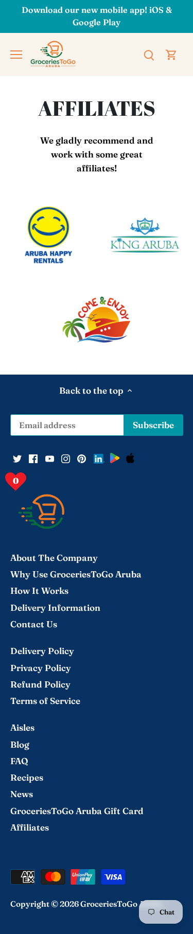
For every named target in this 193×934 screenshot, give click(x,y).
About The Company (54, 557)
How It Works (39, 590)
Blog (19, 744)
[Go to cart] (171, 54)
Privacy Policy (40, 667)
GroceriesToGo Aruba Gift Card (77, 810)
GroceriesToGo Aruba (121, 904)
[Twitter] (17, 458)
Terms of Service (45, 700)
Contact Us (33, 624)
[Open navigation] (16, 54)
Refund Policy (40, 684)
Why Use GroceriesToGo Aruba (76, 574)
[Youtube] (49, 458)
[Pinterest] (81, 458)
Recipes (26, 777)
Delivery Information (55, 607)
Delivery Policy (42, 650)
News (21, 793)
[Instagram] (65, 458)
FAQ (19, 760)
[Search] (148, 54)
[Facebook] (33, 458)
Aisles (22, 727)
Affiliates (29, 827)
